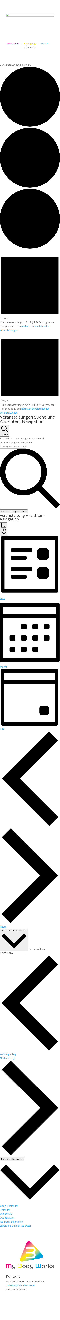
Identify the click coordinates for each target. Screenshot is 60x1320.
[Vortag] (30, 825)
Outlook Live (7, 1217)
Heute (3, 926)
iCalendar (5, 1209)
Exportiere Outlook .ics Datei (15, 1225)
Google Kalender (9, 1205)
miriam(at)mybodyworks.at (20, 1285)
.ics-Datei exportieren (11, 1221)
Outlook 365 (6, 1213)
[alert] (30, 291)
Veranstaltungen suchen (13, 511)
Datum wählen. (37, 949)
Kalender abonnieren (12, 1158)
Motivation (13, 43)
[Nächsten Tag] (30, 922)
